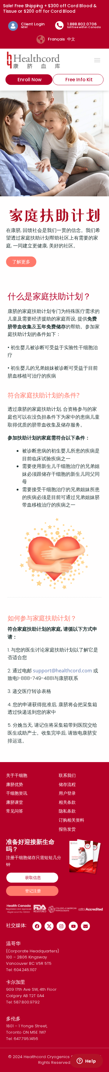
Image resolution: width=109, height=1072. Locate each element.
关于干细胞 (16, 775)
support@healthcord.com (62, 670)
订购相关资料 (71, 820)
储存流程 (67, 784)
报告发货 (67, 829)
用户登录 (67, 793)
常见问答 (14, 811)
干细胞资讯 (16, 793)
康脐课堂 (14, 802)
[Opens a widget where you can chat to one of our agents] (86, 1061)
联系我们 (67, 775)
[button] (97, 60)
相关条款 (67, 802)
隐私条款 (67, 811)
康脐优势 (14, 784)
